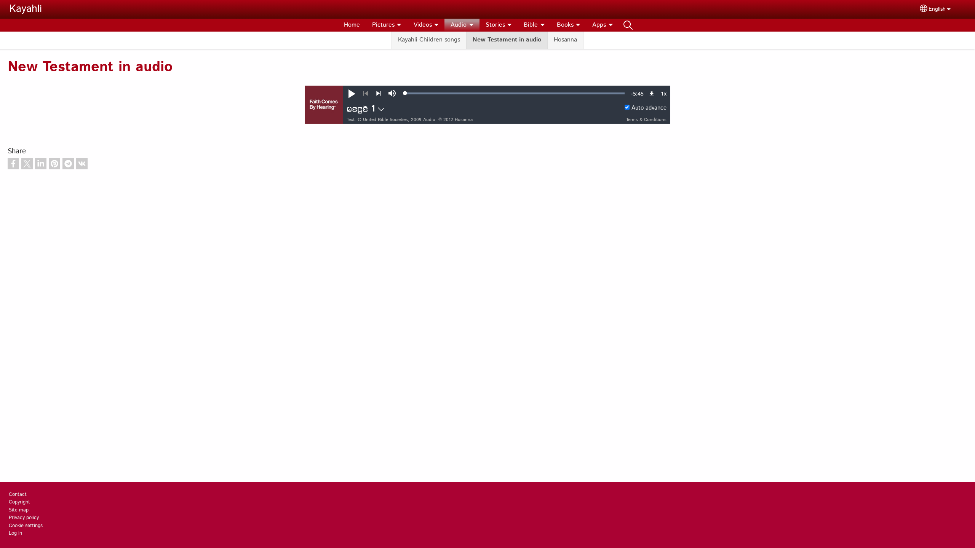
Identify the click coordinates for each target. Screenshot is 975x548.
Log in (15, 533)
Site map (19, 510)
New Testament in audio (507, 39)
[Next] (378, 94)
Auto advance (649, 108)
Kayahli (25, 9)
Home (352, 25)
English (937, 9)
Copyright (19, 502)
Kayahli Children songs (429, 39)
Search (628, 25)
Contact (18, 494)
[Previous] (365, 94)
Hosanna (565, 39)
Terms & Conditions (646, 119)
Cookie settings (26, 525)
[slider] (515, 93)
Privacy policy (24, 517)
